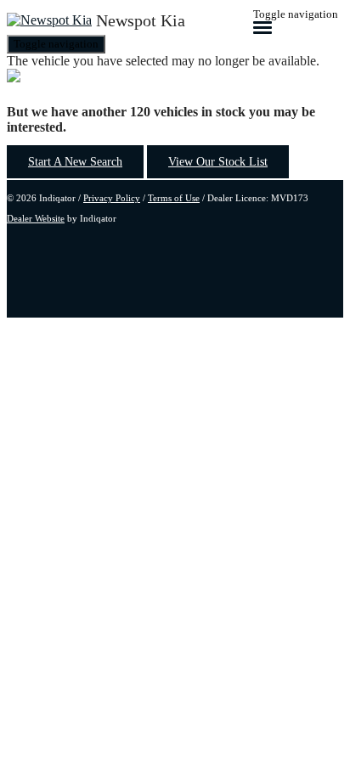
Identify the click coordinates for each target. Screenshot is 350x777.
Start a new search (75, 161)
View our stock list (218, 161)
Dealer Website (36, 218)
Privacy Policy (111, 198)
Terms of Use (174, 198)
